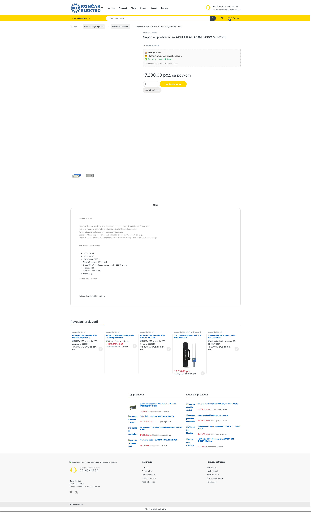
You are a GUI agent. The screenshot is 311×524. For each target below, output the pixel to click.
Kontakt (164, 8)
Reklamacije (211, 482)
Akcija (133, 8)
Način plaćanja (213, 471)
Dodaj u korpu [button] (100, 349)
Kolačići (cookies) (148, 482)
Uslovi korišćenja (148, 475)
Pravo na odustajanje (215, 478)
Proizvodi (123, 8)
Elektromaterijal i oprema (93, 26)
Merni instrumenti (195, 332)
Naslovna (111, 8)
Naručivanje (211, 467)
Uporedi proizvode (152, 46)
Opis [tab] (155, 205)
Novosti (154, 8)
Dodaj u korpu (175, 84)
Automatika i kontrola (120, 26)
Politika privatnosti (149, 478)
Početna (73, 26)
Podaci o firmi (147, 471)
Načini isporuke (213, 475)
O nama (143, 8)
